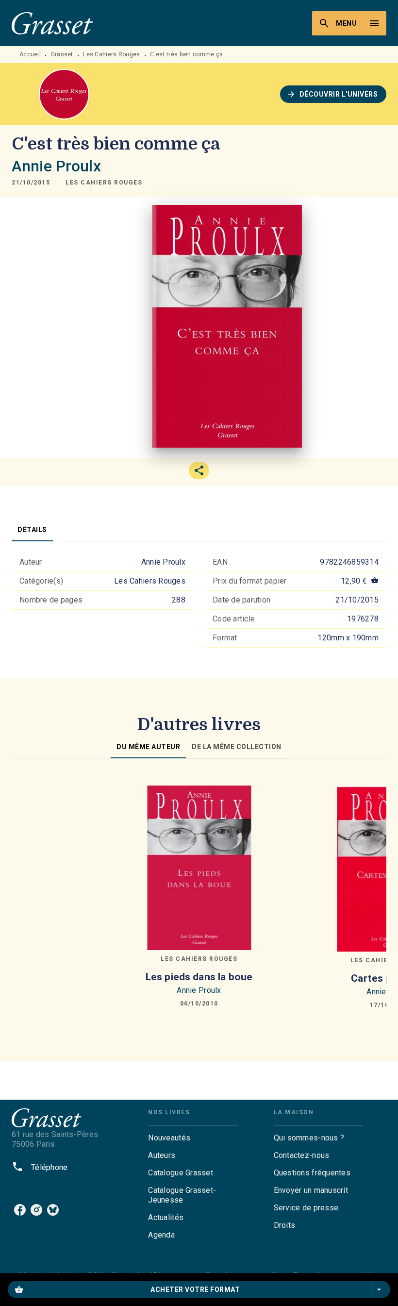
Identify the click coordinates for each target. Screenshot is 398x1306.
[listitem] (20, 1210)
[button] (333, 94)
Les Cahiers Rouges (111, 54)
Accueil (30, 54)
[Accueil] (52, 23)
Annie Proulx (56, 166)
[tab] (32, 529)
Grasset (62, 54)
